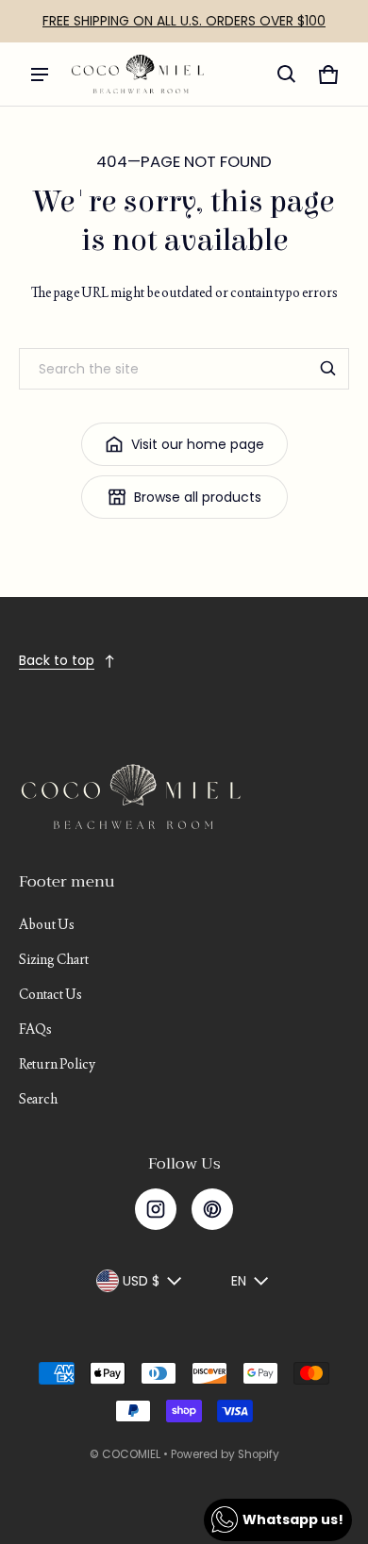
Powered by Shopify (225, 1454)
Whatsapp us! (293, 1519)
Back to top (56, 660)
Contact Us (50, 994)
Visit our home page (197, 444)
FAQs (35, 1029)
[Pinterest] (212, 1209)
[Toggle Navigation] (39, 74)
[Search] (328, 369)
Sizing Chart (54, 959)
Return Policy (57, 1063)
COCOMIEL (131, 1454)
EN (238, 1280)
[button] (287, 74)
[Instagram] (155, 1209)
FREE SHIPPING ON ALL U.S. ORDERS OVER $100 (184, 20)
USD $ (141, 1280)
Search (38, 1098)
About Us (47, 924)
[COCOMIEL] (138, 74)
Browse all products (197, 497)
